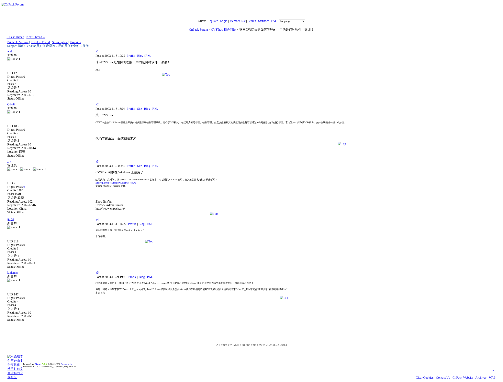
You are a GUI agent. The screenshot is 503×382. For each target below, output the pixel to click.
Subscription (60, 42)
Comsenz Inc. (67, 364)
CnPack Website (463, 377)
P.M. (148, 55)
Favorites (75, 42)
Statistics (263, 21)
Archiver (480, 377)
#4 (97, 219)
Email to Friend (40, 42)
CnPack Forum (198, 29)
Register (212, 21)
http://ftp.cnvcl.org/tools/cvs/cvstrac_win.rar (115, 182)
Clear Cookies (424, 377)
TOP (492, 370)
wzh (10, 51)
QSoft (11, 104)
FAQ (274, 21)
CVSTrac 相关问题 (223, 29)
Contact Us (443, 377)
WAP (492, 377)
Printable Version (17, 42)
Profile (131, 55)
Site (139, 108)
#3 (97, 161)
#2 (97, 104)
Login (223, 21)
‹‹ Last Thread (15, 37)
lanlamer (12, 272)
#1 (97, 51)
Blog (140, 55)
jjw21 (10, 219)
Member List (237, 21)
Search (252, 21)
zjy (9, 161)
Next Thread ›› (35, 37)
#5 (97, 272)
